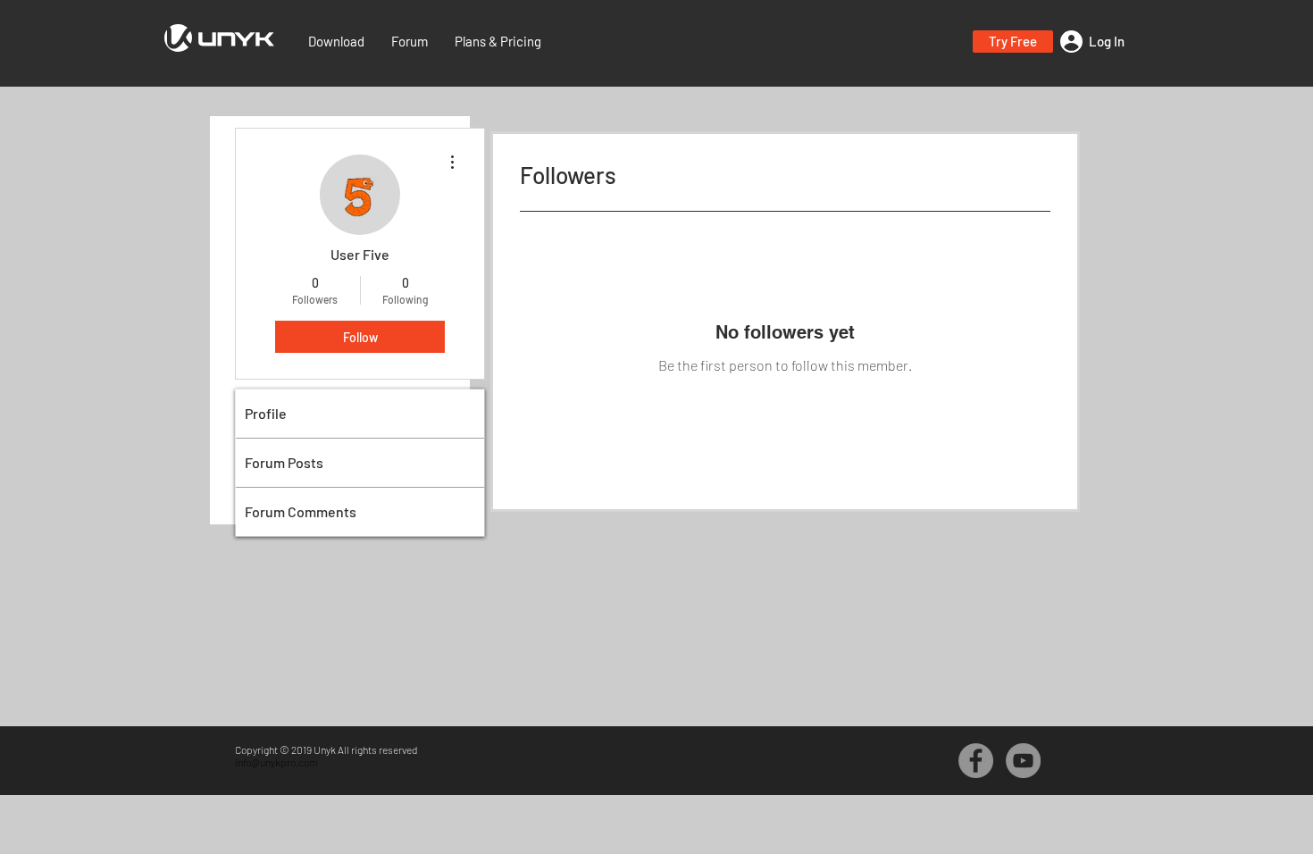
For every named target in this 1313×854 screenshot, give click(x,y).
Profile (266, 413)
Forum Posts (284, 462)
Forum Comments (300, 511)
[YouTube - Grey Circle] (1023, 760)
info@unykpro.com (276, 762)
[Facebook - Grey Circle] (975, 760)
